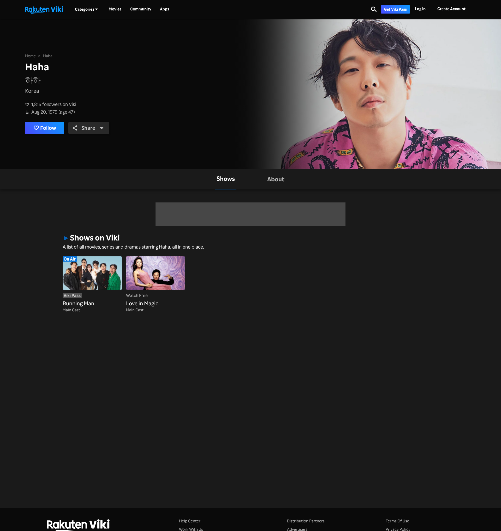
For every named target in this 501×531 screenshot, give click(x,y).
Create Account (451, 8)
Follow (48, 128)
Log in (420, 8)
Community (140, 9)
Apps (164, 9)
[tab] (225, 179)
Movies (115, 9)
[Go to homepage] (44, 9)
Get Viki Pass (395, 9)
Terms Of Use (397, 520)
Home (30, 55)
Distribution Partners (306, 520)
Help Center (189, 520)
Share (88, 128)
